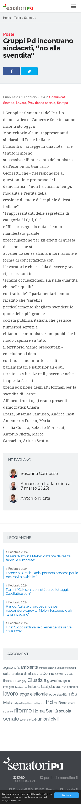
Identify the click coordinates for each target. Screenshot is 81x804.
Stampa (29, 17)
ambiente (29, 667)
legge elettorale (33, 693)
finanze (9, 680)
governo (55, 680)
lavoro (10, 693)
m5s (72, 693)
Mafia (8, 702)
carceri (72, 668)
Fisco (18, 681)
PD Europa (48, 789)
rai (56, 702)
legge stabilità (57, 694)
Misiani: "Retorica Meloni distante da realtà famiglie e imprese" (38, 558)
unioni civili (48, 718)
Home (7, 17)
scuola (65, 711)
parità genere (39, 703)
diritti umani (37, 674)
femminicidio (67, 674)
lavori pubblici (69, 687)
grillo (66, 680)
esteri (58, 673)
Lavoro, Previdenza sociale (35, 102)
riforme (23, 709)
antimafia (43, 667)
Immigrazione (21, 687)
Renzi (63, 702)
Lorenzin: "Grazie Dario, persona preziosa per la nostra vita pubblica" (42, 575)
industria (34, 686)
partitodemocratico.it (60, 777)
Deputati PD (22, 789)
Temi (17, 17)
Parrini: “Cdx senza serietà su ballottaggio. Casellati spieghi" (38, 592)
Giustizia (37, 679)
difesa (19, 673)
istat (44, 686)
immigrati (8, 686)
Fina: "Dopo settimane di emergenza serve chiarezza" (38, 629)
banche (52, 668)
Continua (66, 795)
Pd (49, 701)
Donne (48, 673)
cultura (8, 673)
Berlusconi (62, 667)
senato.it (70, 789)
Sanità (52, 710)
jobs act (55, 686)
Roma (39, 710)
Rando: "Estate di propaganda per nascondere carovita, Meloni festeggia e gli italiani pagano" (39, 610)
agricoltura (11, 667)
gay (24, 680)
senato (11, 718)
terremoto (25, 719)
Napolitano (27, 703)
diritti (27, 673)
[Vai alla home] (18, 6)
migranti (18, 703)
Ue (34, 719)
